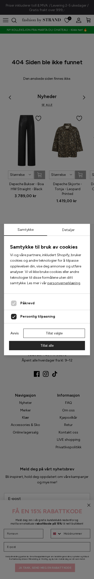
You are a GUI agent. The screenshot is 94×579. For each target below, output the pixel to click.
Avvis (15, 333)
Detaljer (68, 230)
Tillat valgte (54, 333)
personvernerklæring (63, 283)
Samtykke (26, 230)
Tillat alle (47, 345)
